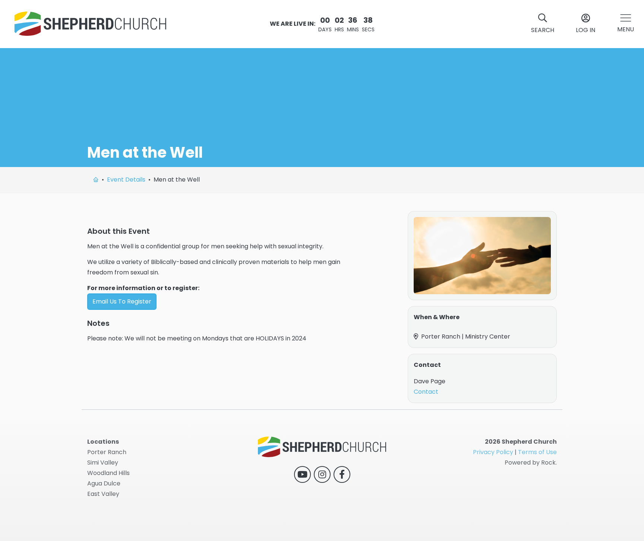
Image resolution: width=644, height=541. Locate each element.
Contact (426, 391)
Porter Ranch (106, 452)
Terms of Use (537, 452)
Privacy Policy (493, 452)
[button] (625, 24)
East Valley (103, 494)
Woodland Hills (108, 473)
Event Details (126, 179)
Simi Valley (102, 462)
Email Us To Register (121, 301)
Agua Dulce (103, 483)
